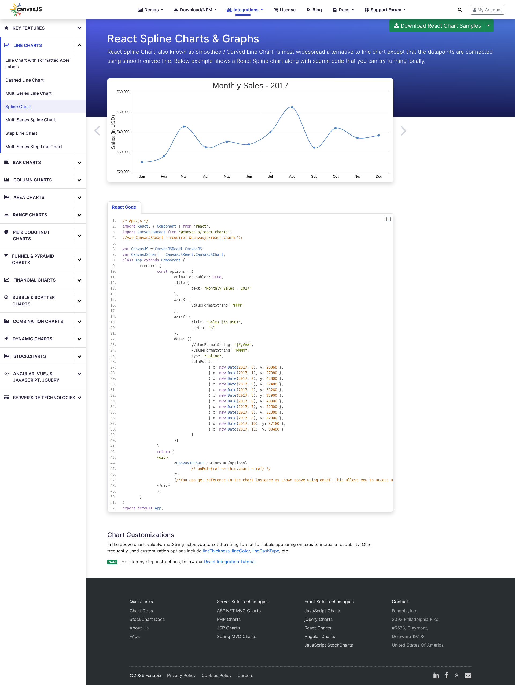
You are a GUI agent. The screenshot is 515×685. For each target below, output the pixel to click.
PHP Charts (229, 619)
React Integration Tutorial (230, 561)
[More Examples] (79, 45)
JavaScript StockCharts (328, 645)
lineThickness (216, 550)
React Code (124, 207)
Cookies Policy (216, 675)
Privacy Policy (181, 675)
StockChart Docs (147, 619)
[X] (456, 676)
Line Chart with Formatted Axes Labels (37, 63)
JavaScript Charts (322, 610)
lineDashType (265, 550)
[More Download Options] (488, 25)
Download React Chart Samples (440, 26)
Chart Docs (141, 610)
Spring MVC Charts (236, 636)
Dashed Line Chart (24, 80)
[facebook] (447, 676)
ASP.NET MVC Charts (239, 610)
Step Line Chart (21, 133)
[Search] (459, 9)
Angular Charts (319, 636)
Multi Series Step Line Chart (33, 146)
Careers (245, 675)
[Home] (26, 9)
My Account (489, 9)
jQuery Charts (318, 619)
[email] (467, 676)
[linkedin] (436, 676)
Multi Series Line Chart (28, 93)
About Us (139, 628)
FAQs (135, 636)
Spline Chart (18, 106)
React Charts (317, 628)
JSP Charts (228, 628)
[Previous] (97, 130)
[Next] (404, 130)
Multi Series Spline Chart (30, 119)
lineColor (241, 550)
